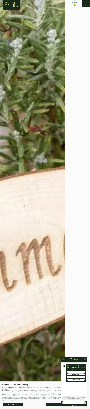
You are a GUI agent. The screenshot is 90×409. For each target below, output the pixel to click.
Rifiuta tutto (56, 404)
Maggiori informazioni (13, 404)
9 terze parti (9, 387)
